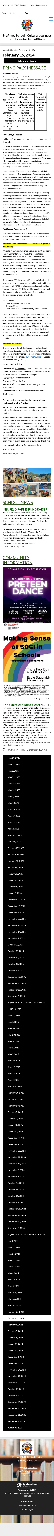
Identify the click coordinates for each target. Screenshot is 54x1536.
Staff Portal (20, 5)
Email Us (27, 1475)
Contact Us (8, 5)
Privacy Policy (27, 1501)
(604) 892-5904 (30, 1467)
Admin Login (27, 1509)
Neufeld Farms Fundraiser (14, 541)
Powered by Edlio (27, 1489)
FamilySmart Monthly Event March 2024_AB (27, 749)
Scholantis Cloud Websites (27, 1484)
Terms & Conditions (27, 1505)
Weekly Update (10, 50)
